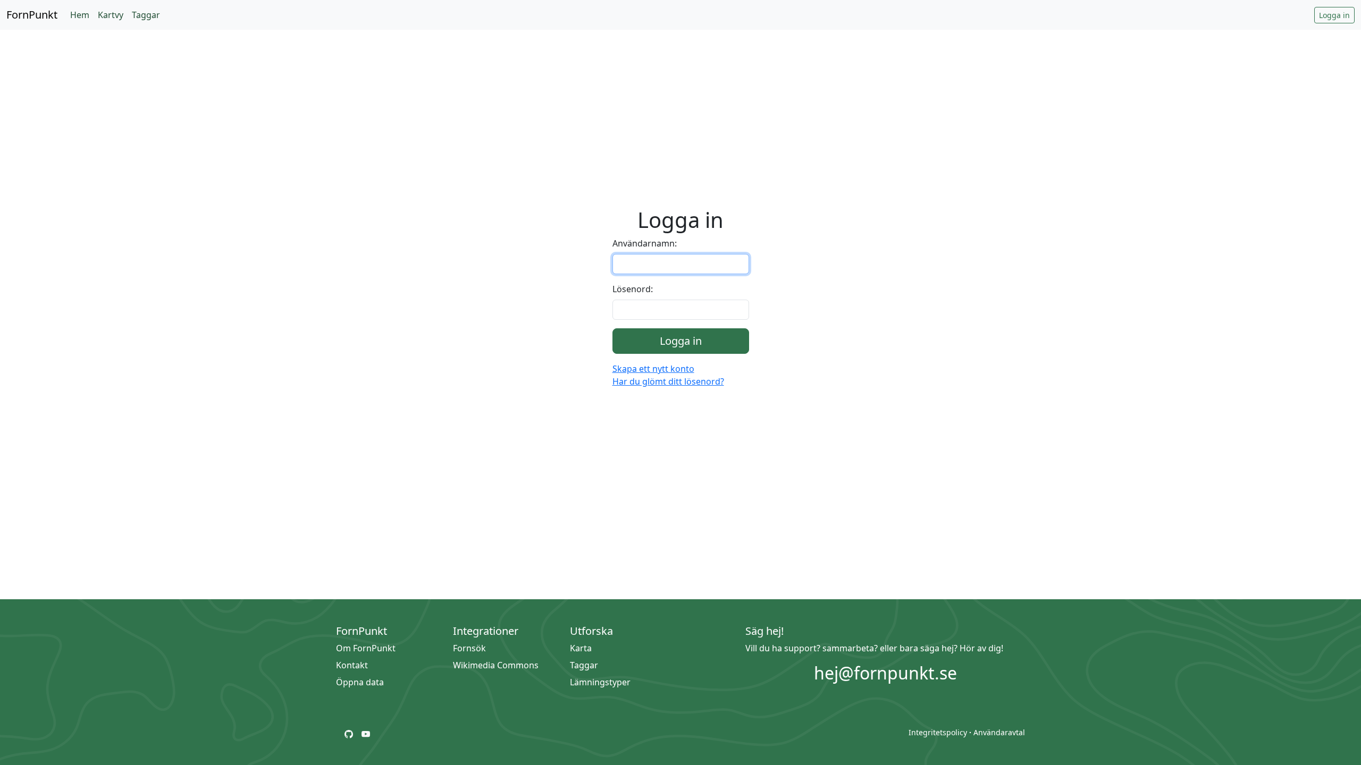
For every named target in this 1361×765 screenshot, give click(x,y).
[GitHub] (349, 733)
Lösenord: (632, 289)
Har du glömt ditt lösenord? (668, 381)
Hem (79, 15)
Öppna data (360, 682)
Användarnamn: (644, 243)
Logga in (1334, 15)
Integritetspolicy (938, 732)
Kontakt (352, 665)
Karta (581, 648)
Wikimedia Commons (496, 665)
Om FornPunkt (366, 648)
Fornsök (469, 648)
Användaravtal (999, 732)
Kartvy (110, 15)
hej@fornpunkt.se (885, 672)
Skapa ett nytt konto (653, 369)
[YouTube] (366, 733)
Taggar (146, 15)
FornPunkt (31, 14)
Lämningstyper (600, 682)
